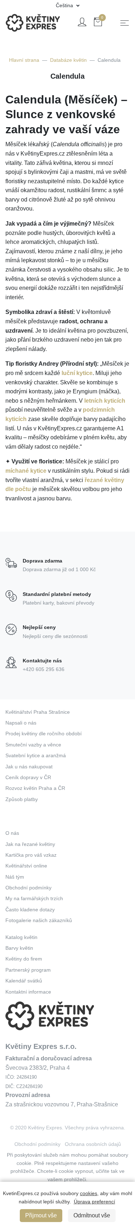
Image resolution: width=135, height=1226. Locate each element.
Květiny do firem (23, 959)
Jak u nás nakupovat (29, 766)
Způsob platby (21, 799)
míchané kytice (25, 471)
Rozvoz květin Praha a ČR (35, 788)
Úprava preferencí (94, 1201)
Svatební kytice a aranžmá (35, 755)
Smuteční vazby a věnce (33, 745)
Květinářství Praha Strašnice (37, 712)
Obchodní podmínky (28, 887)
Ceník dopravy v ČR (28, 777)
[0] (98, 23)
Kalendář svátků (23, 981)
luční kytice (77, 373)
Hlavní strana (24, 60)
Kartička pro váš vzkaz (31, 855)
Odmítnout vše (91, 1215)
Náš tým (14, 877)
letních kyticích (104, 401)
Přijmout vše (41, 1215)
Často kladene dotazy (30, 909)
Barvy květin (19, 948)
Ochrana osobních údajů (93, 1144)
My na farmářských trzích (34, 898)
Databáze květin (68, 60)
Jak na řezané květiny (30, 844)
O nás (12, 833)
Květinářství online (26, 866)
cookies (88, 1193)
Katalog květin (21, 937)
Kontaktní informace (28, 992)
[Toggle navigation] (124, 23)
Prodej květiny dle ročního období (43, 733)
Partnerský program (28, 970)
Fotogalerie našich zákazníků (38, 920)
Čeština (65, 5)
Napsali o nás (20, 723)
